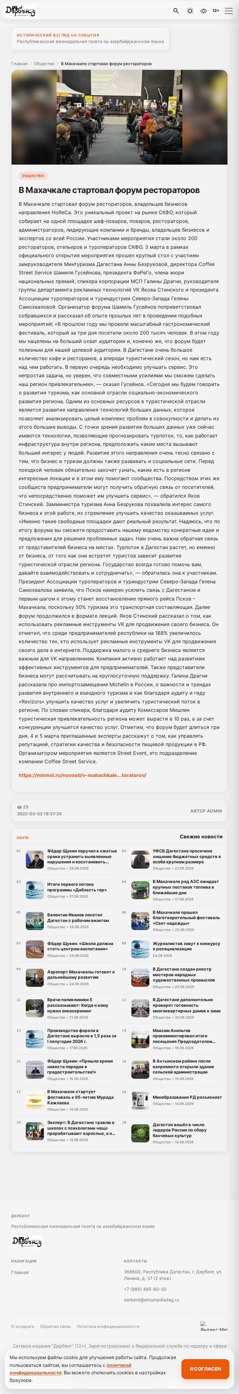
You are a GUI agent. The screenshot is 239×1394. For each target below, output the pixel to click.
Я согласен (205, 1369)
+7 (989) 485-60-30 (145, 1289)
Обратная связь (55, 1326)
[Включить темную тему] (190, 11)
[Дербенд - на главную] (30, 10)
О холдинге (22, 1326)
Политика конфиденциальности (108, 1326)
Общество (44, 63)
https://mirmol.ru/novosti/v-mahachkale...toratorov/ (82, 775)
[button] (229, 11)
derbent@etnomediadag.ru (151, 1299)
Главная (19, 63)
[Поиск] (176, 11)
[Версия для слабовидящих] (203, 11)
